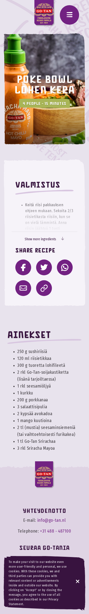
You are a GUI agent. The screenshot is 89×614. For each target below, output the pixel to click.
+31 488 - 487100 (55, 531)
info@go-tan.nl (51, 520)
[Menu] (69, 15)
